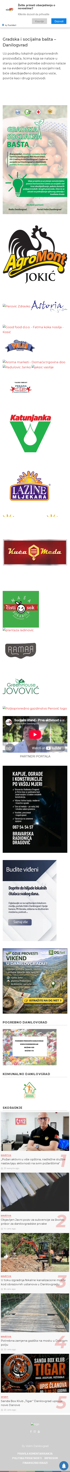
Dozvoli (59, 21)
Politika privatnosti (27, 1458)
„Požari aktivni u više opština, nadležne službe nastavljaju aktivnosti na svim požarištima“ (33, 1161)
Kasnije (39, 21)
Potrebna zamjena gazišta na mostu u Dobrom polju (34, 1342)
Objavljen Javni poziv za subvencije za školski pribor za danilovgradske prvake (32, 1221)
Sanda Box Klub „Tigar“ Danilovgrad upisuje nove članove (31, 1403)
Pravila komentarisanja (35, 1453)
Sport (4, 1397)
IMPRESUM (51, 1458)
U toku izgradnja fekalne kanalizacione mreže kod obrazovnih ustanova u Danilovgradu (33, 1282)
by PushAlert (10, 25)
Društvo (6, 1155)
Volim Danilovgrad (37, 1446)
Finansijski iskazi (35, 1463)
